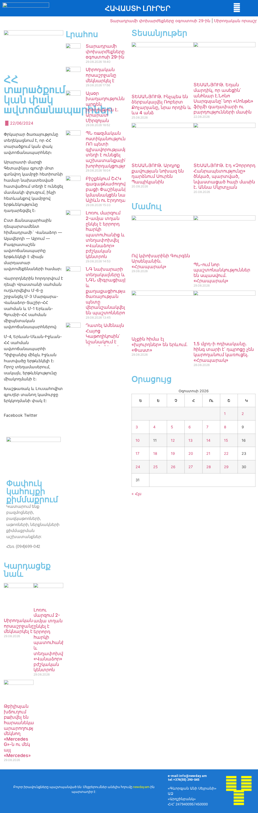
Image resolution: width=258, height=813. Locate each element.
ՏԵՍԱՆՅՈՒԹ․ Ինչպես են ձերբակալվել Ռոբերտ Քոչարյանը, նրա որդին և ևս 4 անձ (161, 105)
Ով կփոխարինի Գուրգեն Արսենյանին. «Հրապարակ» (161, 261)
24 (138, 467)
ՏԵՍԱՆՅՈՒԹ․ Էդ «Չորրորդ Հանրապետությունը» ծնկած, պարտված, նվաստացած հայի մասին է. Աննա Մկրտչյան (224, 176)
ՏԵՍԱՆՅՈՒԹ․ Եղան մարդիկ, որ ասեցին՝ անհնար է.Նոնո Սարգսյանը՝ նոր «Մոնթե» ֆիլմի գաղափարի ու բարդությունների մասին (223, 98)
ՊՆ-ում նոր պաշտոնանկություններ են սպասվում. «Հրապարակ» (222, 273)
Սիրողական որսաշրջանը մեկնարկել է (101, 75)
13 (190, 440)
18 (155, 453)
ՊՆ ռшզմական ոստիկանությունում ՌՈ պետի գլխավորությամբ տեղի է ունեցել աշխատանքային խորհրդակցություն (109, 149)
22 (226, 453)
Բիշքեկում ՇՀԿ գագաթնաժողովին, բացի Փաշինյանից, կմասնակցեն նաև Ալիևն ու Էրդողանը (109, 189)
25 (155, 467)
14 (208, 440)
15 (226, 440)
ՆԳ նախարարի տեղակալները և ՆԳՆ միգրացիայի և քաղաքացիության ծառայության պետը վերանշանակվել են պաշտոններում (108, 290)
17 (137, 453)
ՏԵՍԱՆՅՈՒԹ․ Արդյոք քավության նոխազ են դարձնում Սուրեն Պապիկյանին (158, 173)
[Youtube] (246, 783)
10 (138, 440)
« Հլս (136, 493)
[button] (13, 415)
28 (208, 467)
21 (208, 453)
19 (173, 453)
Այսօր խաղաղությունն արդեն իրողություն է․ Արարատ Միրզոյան (105, 107)
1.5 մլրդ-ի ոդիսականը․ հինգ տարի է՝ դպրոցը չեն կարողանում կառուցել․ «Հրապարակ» (224, 352)
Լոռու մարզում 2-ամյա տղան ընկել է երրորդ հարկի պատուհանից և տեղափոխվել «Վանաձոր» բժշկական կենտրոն (105, 234)
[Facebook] (231, 783)
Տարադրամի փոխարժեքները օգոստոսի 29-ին (153, 20)
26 (173, 467)
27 (190, 467)
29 (226, 467)
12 (173, 440)
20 (190, 453)
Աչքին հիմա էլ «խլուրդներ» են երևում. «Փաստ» (159, 344)
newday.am (141, 787)
